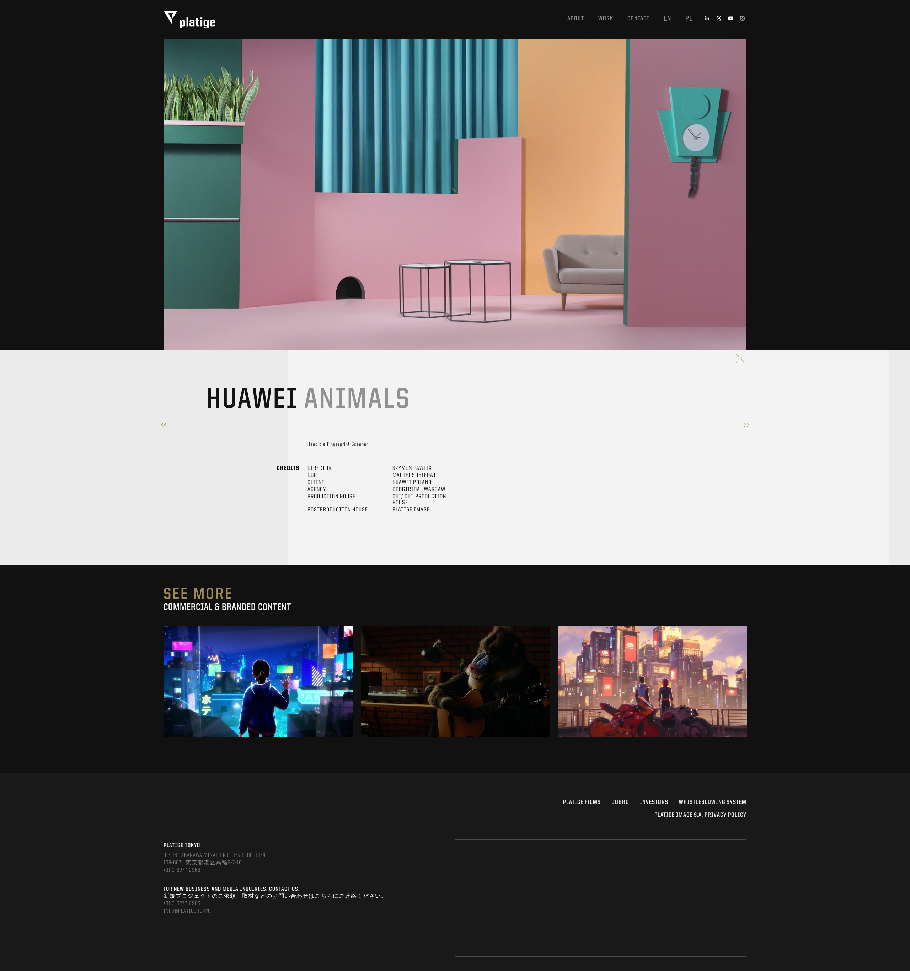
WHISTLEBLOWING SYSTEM (712, 802)
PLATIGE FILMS (582, 802)
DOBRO (620, 802)
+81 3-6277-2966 (182, 870)
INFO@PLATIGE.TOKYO (187, 911)
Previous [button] (164, 682)
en (667, 18)
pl (688, 18)
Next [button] (746, 682)
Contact (638, 19)
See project (258, 698)
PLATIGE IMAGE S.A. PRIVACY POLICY (700, 815)
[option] (258, 681)
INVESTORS (654, 802)
